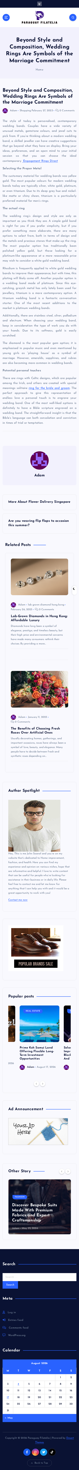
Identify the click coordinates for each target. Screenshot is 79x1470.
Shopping (25, 110)
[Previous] (36, 1083)
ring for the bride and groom (49, 388)
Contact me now (18, 900)
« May (9, 1418)
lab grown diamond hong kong (46, 604)
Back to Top (41, 1463)
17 (8, 1397)
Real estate (33, 1011)
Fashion (20, 1197)
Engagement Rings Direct (40, 161)
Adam (13, 110)
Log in (12, 1312)
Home (39, 69)
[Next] (42, 1083)
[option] (39, 1038)
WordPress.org (17, 1335)
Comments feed (18, 1328)
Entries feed (15, 1320)
